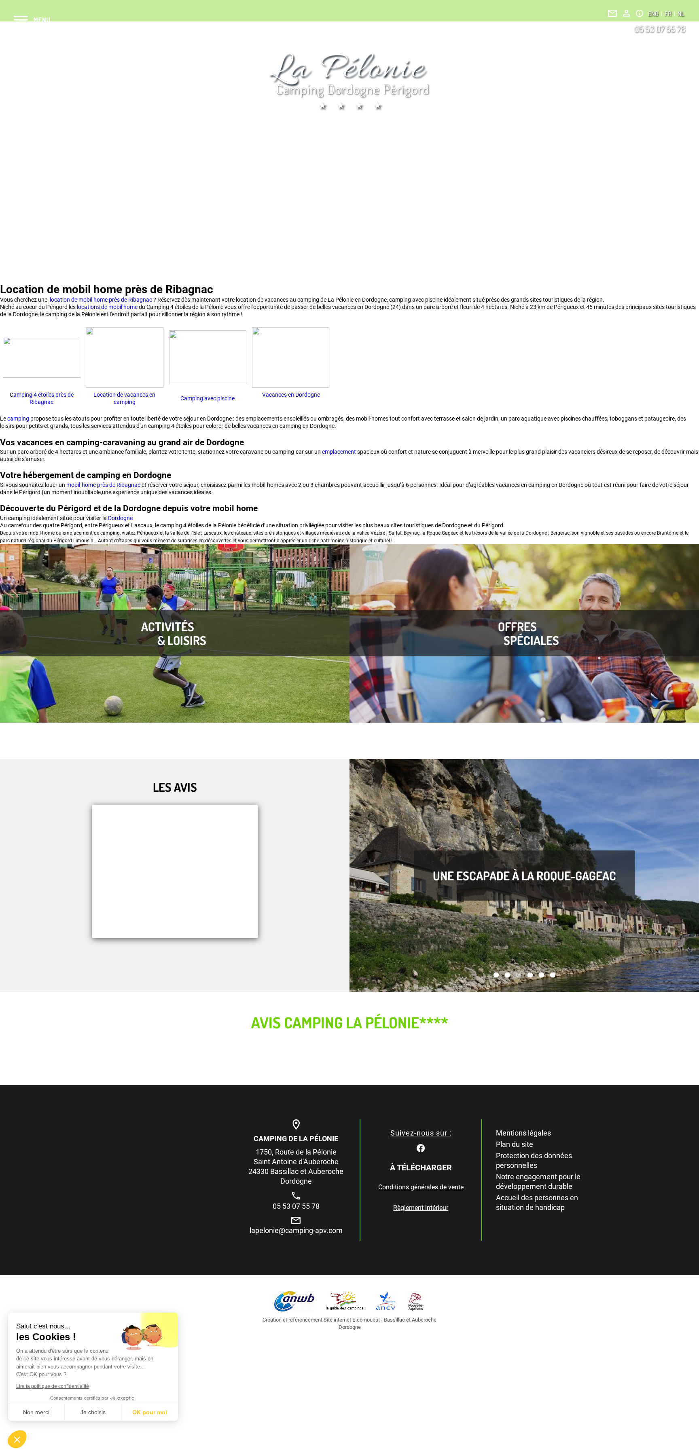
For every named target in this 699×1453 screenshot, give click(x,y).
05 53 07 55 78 (659, 28)
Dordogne (120, 518)
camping (18, 418)
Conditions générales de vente (421, 1187)
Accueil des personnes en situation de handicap (537, 1202)
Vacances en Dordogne (290, 394)
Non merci (36, 1412)
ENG (654, 14)
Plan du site (514, 1144)
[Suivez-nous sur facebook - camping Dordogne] (421, 1147)
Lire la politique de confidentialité (52, 1386)
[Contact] (612, 13)
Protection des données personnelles (534, 1160)
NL (681, 14)
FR (669, 14)
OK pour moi (149, 1412)
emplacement (339, 451)
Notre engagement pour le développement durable (538, 1181)
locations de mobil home (107, 307)
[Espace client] (626, 13)
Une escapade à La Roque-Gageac (524, 875)
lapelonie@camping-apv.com (296, 1230)
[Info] (639, 13)
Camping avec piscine (207, 398)
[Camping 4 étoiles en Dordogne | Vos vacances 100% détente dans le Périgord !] (349, 81)
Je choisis (93, 1412)
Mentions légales (523, 1133)
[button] (17, 1439)
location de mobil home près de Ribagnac (100, 299)
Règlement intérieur (420, 1208)
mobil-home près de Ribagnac (103, 485)
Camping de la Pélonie (296, 1138)
